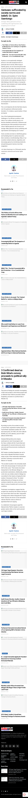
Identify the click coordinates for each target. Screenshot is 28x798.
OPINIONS (12, 761)
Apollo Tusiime (10, 29)
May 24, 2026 (4, 218)
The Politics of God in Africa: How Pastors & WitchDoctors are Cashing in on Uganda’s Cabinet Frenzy (14, 46)
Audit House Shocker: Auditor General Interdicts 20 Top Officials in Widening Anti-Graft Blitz (14, 414)
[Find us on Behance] (13, 746)
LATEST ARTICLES (9, 7)
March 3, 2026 (5, 301)
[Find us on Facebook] (2, 746)
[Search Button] (26, 2)
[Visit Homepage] (14, 2)
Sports (21, 758)
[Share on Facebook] (9, 33)
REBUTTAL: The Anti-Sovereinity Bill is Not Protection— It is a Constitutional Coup (13, 270)
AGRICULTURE (5, 753)
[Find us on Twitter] (6, 746)
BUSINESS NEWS (6, 567)
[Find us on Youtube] (5, 791)
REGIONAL (22, 753)
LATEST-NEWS (8, 367)
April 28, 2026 (4, 245)
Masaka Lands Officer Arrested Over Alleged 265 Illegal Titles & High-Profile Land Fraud (13, 687)
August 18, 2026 (5, 634)
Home (2, 7)
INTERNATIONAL (5, 759)
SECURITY (22, 755)
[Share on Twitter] (16, 33)
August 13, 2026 (5, 691)
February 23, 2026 (5, 328)
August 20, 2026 (5, 605)
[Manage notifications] (24, 794)
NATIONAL (4, 653)
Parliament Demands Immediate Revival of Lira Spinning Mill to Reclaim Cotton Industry (13, 419)
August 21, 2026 (5, 576)
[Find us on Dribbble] (17, 746)
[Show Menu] (2, 2)
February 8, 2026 (5, 355)
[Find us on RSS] (7, 791)
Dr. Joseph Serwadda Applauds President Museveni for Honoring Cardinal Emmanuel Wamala (14, 659)
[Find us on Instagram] (10, 746)
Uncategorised (23, 760)
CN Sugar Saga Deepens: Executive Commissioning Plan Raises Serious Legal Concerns (13, 408)
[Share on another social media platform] (23, 33)
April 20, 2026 (4, 274)
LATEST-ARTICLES (12, 754)
